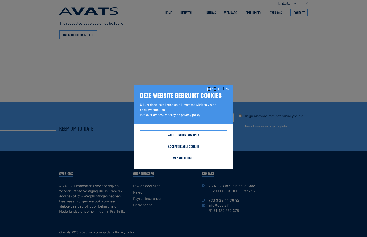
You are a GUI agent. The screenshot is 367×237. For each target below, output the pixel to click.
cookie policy (167, 115)
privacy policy (190, 115)
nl (227, 89)
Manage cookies (183, 157)
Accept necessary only (183, 134)
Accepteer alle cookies (183, 146)
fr (219, 89)
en (212, 89)
